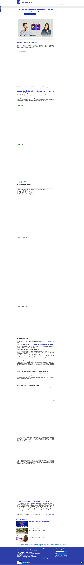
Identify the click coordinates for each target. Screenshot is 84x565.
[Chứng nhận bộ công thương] (24, 562)
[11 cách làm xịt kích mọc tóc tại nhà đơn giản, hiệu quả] (22, 538)
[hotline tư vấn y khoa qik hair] (61, 553)
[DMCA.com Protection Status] (29, 562)
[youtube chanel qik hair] (47, 558)
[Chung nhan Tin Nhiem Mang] (19, 562)
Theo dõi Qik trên (36, 514)
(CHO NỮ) (23, 5)
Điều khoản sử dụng (46, 552)
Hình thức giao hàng (46, 553)
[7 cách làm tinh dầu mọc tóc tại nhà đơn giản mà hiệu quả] (22, 531)
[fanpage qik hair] (44, 558)
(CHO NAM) (28, 5)
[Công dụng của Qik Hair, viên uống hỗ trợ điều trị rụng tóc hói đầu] (22, 524)
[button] (81, 562)
